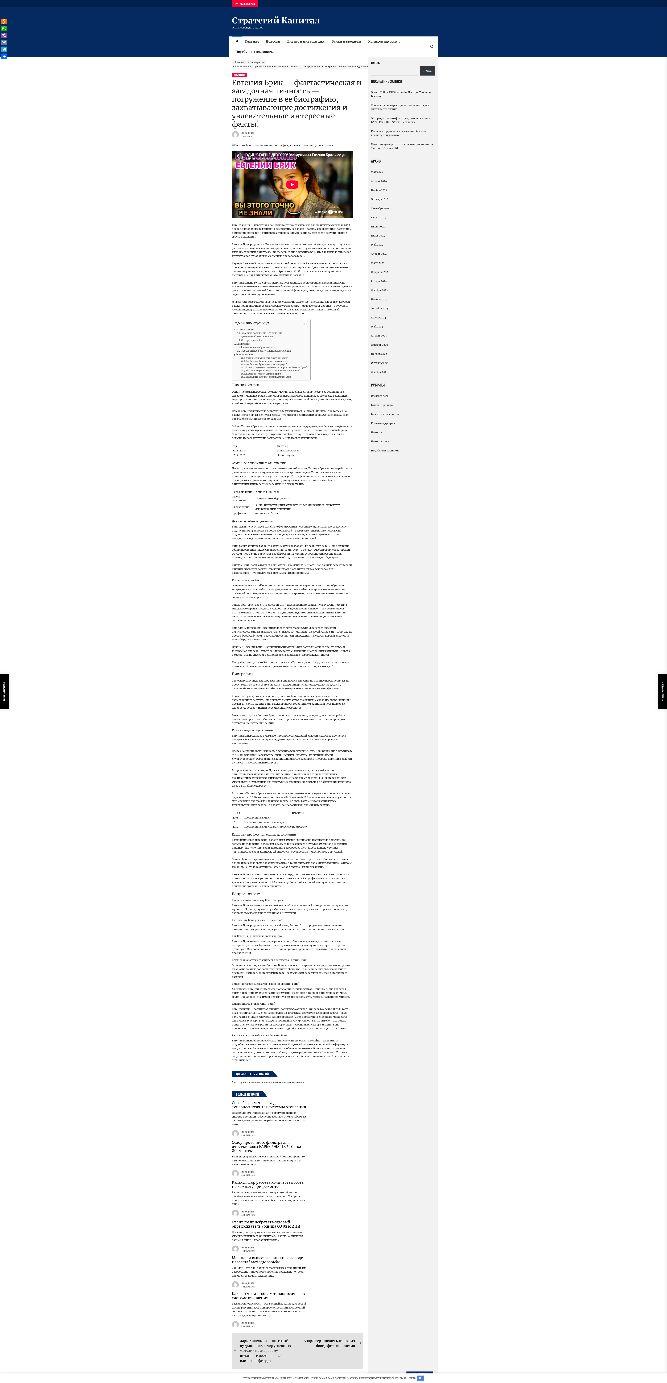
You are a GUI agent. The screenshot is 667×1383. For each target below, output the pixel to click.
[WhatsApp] (4, 28)
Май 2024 (377, 244)
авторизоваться (294, 1082)
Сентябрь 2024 (380, 208)
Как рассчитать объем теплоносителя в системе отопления (268, 1295)
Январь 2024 (379, 281)
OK (420, 1378)
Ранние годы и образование (257, 347)
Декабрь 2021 (379, 372)
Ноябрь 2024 (379, 190)
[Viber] (4, 35)
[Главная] (237, 41)
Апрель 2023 (379, 335)
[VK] (4, 42)
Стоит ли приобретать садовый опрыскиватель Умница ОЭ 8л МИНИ (266, 1224)
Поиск (375, 62)
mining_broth (247, 133)
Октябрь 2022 (379, 362)
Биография (243, 343)
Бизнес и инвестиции (306, 41)
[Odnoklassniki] (4, 21)
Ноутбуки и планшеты (254, 52)
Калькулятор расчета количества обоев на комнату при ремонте (268, 1184)
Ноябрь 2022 (379, 353)
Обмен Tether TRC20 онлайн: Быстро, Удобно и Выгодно (401, 94)
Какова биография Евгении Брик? (263, 374)
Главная (252, 41)
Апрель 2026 (379, 181)
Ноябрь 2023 (379, 299)
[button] (303, 324)
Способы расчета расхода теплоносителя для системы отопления (269, 1105)
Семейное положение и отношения (261, 333)
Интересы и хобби (251, 340)
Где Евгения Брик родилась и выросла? (266, 361)
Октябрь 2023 (379, 308)
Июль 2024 (378, 226)
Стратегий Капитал (276, 20)
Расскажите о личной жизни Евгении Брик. (268, 377)
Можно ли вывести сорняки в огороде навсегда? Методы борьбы (267, 1260)
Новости (273, 41)
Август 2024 (378, 217)
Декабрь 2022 (379, 344)
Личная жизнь (245, 329)
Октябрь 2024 (379, 199)
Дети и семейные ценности (257, 336)
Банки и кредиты (346, 41)
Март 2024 (377, 262)
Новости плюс (380, 441)
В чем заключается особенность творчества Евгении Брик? (276, 367)
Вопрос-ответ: (245, 354)
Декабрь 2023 (379, 290)
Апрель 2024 (379, 253)
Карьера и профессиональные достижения (266, 351)
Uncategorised (380, 395)
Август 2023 (378, 317)
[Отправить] (4, 56)
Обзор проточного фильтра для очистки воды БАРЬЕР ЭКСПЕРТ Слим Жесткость (266, 1146)
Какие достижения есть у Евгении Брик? (267, 358)
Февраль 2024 (379, 272)
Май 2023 (377, 326)
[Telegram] (4, 49)
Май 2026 (377, 171)
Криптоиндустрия (384, 41)
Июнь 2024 (378, 235)
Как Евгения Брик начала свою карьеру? (266, 364)
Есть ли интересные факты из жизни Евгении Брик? (273, 370)
